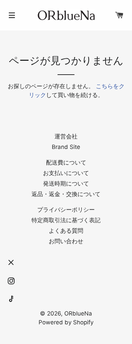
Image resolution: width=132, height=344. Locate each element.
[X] (11, 262)
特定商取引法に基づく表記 (66, 220)
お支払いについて (66, 173)
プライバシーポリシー (66, 209)
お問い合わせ (66, 241)
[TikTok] (11, 299)
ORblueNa (78, 313)
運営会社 (66, 136)
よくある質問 (66, 230)
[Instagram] (11, 281)
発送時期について (66, 183)
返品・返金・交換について (66, 194)
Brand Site (66, 147)
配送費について (66, 162)
